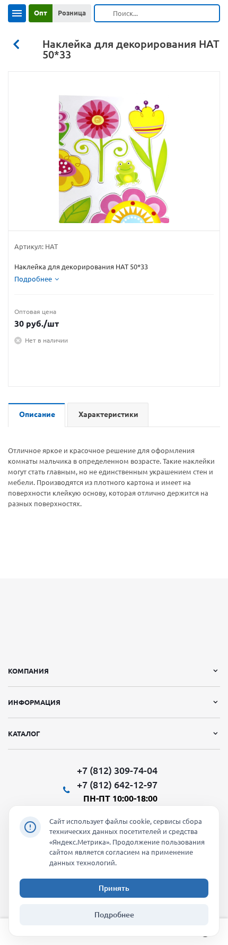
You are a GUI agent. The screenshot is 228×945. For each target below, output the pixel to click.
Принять (114, 888)
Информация (34, 702)
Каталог (24, 733)
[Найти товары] (104, 13)
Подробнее (114, 914)
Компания (28, 671)
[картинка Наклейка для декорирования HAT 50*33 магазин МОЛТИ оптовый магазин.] (114, 154)
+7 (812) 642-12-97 (117, 784)
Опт (40, 12)
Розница (72, 12)
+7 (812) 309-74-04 (117, 770)
